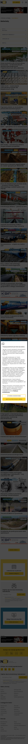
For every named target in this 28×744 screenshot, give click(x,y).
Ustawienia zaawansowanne (14, 395)
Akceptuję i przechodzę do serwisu (14, 399)
